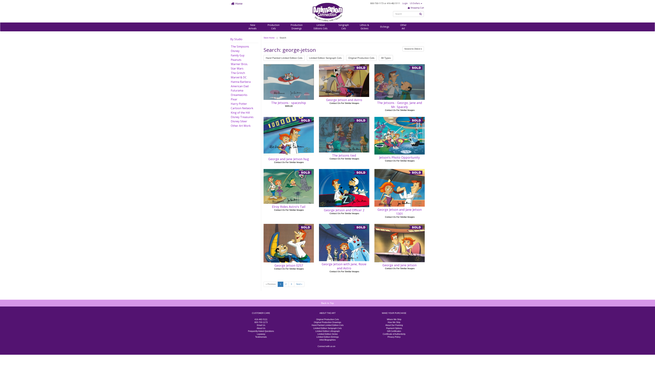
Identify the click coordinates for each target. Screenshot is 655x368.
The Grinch (238, 73)
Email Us (261, 325)
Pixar (234, 99)
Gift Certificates (394, 331)
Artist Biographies (327, 340)
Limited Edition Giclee (327, 334)
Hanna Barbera (241, 82)
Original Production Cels (361, 58)
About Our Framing (394, 325)
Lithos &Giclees (364, 26)
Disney (235, 51)
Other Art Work (241, 126)
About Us (261, 328)
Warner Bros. (239, 64)
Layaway (261, 334)
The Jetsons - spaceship (288, 103)
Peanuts (236, 60)
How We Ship (394, 322)
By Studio (236, 39)
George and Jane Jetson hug (288, 159)
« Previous (271, 284)
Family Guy (237, 55)
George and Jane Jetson (399, 265)
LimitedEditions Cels (321, 26)
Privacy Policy (394, 337)
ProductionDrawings (296, 26)
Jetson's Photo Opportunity (399, 157)
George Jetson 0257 (288, 265)
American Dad (240, 86)
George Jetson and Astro (344, 100)
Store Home (269, 38)
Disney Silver (239, 121)
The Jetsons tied (344, 155)
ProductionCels (273, 26)
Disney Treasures (242, 117)
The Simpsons (240, 46)
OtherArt (403, 26)
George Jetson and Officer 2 (344, 210)
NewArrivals (253, 26)
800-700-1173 (261, 322)
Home (239, 3)
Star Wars (237, 68)
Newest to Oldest (412, 49)
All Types (386, 58)
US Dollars (415, 3)
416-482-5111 (260, 319)
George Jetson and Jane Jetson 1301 (399, 212)
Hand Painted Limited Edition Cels (284, 58)
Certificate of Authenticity (394, 334)
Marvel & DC (239, 77)
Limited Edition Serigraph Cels (325, 58)
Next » (299, 284)
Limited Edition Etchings (327, 337)
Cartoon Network (242, 108)
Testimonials (261, 337)
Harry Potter (239, 104)
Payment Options (394, 328)
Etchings (384, 26)
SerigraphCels (343, 26)
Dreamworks (239, 95)
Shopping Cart (417, 8)
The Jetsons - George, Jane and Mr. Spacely (399, 105)
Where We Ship (394, 319)
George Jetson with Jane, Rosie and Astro (344, 266)
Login (405, 3)
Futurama (237, 90)
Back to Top (327, 303)
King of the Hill (240, 112)
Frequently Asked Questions (261, 331)
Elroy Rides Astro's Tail (288, 207)
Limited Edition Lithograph (327, 331)
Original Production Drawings (327, 322)
